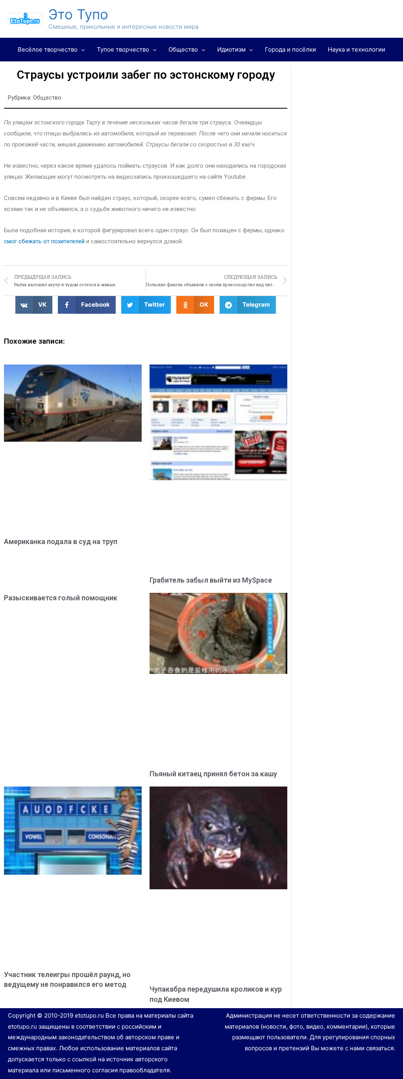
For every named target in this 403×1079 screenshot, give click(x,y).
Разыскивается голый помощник (60, 598)
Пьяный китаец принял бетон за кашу (213, 774)
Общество (47, 97)
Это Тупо (78, 14)
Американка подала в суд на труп (60, 541)
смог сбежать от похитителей (44, 241)
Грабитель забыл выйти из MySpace (211, 580)
